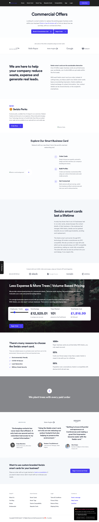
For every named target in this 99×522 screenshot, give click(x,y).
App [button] (66, 3)
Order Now (84, 3)
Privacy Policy (54, 500)
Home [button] (22, 3)
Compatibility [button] (58, 3)
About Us (11, 497)
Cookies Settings (90, 517)
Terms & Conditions (56, 497)
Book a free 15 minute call (48, 23)
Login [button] (71, 3)
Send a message (75, 497)
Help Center (74, 500)
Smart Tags (33, 500)
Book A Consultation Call (40, 31)
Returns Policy (54, 503)
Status (11, 503)
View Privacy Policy (82, 514)
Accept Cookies (80, 517)
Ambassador (12, 506)
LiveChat (73, 503)
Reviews (2, 268)
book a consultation (40, 472)
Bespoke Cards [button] (48, 3)
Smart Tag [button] (38, 3)
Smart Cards (33, 497)
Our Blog (11, 500)
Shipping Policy (55, 506)
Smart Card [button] (30, 3)
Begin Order (59, 31)
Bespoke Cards (34, 506)
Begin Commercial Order (80, 470)
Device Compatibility (35, 503)
